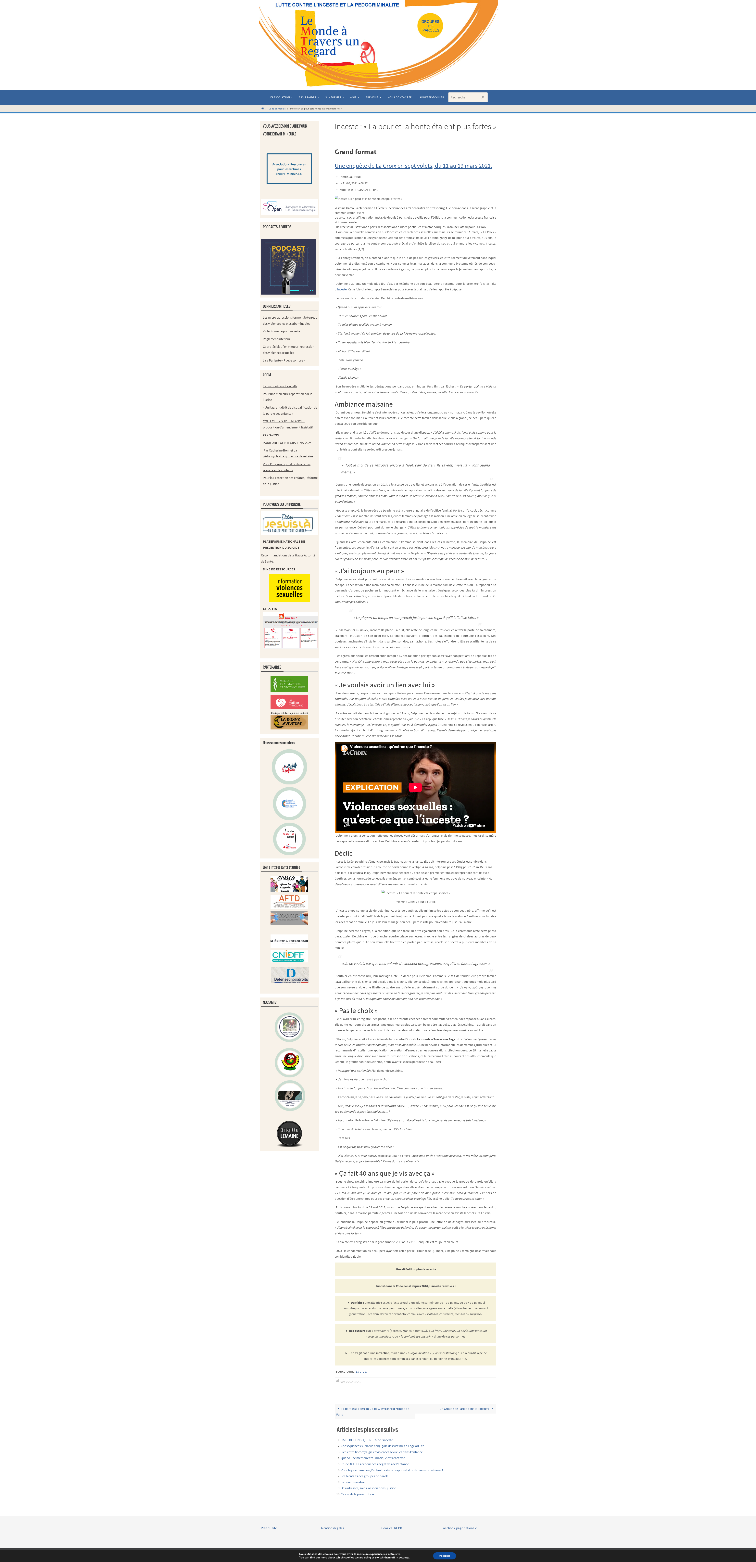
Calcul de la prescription (357, 1494)
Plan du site (269, 1528)
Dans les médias (277, 108)
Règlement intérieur (276, 339)
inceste (342, 289)
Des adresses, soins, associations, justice (368, 1488)
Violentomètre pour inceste (281, 331)
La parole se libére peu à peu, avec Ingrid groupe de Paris (372, 1411)
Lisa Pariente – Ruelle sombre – (284, 360)
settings (404, 1557)
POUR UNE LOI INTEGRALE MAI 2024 (287, 442)
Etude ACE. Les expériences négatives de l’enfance (375, 1464)
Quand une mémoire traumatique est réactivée (373, 1458)
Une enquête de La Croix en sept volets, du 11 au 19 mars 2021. (413, 165)
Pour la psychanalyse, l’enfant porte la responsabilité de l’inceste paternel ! (392, 1470)
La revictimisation (353, 1482)
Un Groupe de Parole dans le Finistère (465, 1409)
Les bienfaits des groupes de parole (364, 1476)
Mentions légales (333, 1528)
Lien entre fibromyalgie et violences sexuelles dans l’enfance (382, 1452)
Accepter (444, 1556)
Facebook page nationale (459, 1528)
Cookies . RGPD (391, 1528)
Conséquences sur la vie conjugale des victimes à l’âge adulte (382, 1446)
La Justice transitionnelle (280, 386)
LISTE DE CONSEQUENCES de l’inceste (367, 1440)
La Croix (361, 1371)
